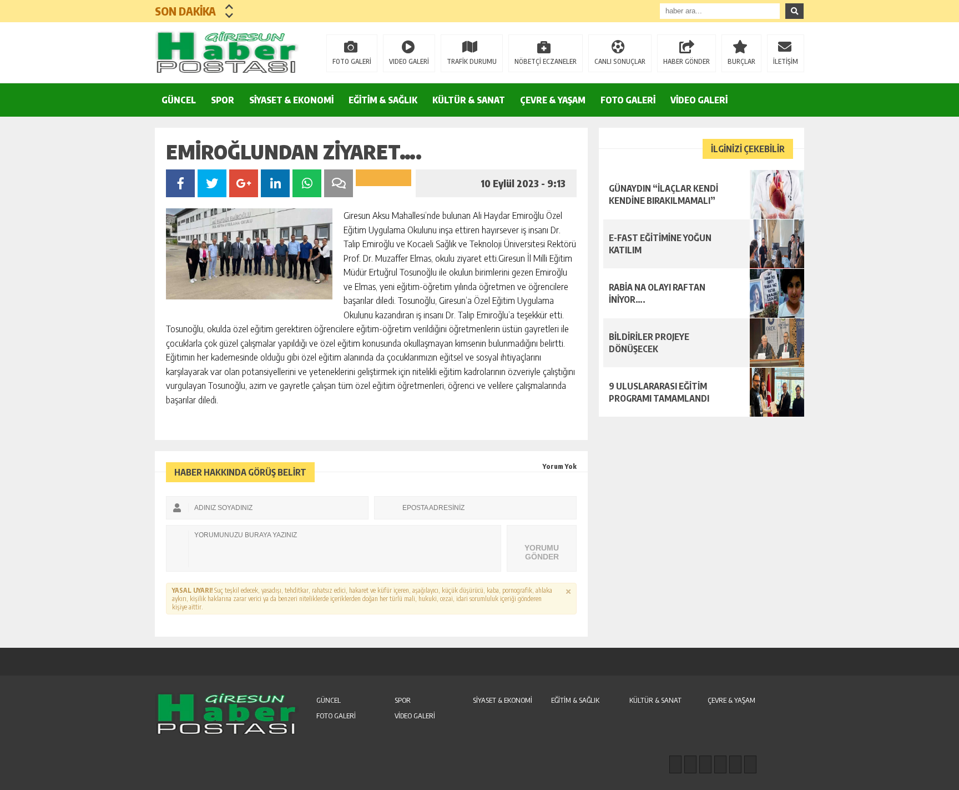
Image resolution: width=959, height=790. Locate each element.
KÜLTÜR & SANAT (468, 100)
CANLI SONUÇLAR (619, 61)
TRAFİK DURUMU (472, 61)
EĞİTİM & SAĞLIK (383, 100)
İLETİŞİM (785, 61)
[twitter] (705, 764)
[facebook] (675, 764)
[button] (229, 6)
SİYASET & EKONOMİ (291, 100)
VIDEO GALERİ (409, 61)
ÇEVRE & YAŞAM (553, 100)
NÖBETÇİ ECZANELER (545, 61)
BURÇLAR (741, 61)
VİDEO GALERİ (699, 100)
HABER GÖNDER (686, 61)
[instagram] (690, 764)
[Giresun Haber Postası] (227, 52)
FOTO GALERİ (351, 61)
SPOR (222, 100)
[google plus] (720, 764)
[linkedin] (735, 764)
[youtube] (750, 764)
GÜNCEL (178, 100)
